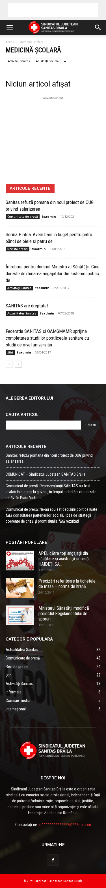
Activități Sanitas (19, 61)
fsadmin (49, 216)
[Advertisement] (53, 10)
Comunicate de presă (22, 217)
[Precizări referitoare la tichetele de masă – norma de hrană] (20, 588)
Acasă (10, 42)
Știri (10, 352)
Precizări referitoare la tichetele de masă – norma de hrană (67, 583)
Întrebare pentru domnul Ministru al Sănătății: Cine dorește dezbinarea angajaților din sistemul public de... (52, 273)
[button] (10, 27)
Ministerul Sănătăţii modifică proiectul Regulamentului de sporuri (63, 613)
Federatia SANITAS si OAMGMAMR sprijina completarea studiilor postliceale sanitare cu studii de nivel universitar (47, 338)
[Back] (9, 364)
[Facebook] (53, 860)
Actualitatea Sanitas (21, 313)
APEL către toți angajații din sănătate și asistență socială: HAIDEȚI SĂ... (64, 559)
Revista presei (17, 249)
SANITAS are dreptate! (27, 306)
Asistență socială (47, 61)
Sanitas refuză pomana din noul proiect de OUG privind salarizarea (49, 458)
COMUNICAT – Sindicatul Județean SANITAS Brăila (45, 474)
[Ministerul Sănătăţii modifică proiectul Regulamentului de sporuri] (20, 615)
